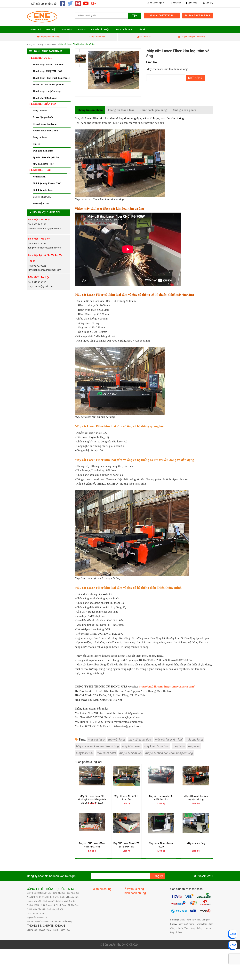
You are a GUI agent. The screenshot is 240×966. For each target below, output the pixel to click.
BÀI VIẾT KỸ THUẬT (100, 29)
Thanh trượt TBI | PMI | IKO (47, 71)
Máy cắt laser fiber (48, 44)
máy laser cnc (85, 753)
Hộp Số (36, 144)
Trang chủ (31, 44)
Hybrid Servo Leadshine (45, 124)
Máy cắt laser (176, 932)
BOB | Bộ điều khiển (43, 151)
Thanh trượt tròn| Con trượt (47, 91)
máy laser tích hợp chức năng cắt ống (169, 753)
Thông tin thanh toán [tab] (121, 110)
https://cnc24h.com (151, 686)
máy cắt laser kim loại (169, 739)
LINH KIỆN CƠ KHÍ (41, 58)
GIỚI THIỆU (51, 29)
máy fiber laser (131, 746)
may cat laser (96, 739)
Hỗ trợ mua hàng (133, 889)
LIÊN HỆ (141, 29)
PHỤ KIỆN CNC (41, 203)
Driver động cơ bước (43, 117)
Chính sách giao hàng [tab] (153, 110)
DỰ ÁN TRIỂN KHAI (123, 29)
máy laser (194, 746)
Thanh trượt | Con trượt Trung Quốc (51, 78)
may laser (179, 746)
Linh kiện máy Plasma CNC (47, 183)
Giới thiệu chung (101, 889)
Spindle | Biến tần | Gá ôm (46, 157)
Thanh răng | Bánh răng (45, 98)
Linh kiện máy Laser (43, 190)
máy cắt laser (116, 739)
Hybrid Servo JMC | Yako (45, 130)
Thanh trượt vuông (185, 924)
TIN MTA (82, 29)
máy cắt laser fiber (140, 739)
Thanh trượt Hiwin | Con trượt (48, 64)
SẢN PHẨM (67, 29)
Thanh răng (189, 928)
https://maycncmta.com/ (179, 686)
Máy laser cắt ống (196, 843)
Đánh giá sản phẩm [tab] (184, 110)
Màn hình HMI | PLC (43, 164)
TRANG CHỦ (35, 29)
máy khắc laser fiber (156, 746)
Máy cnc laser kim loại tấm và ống (97, 746)
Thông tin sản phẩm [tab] (90, 110)
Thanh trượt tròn (193, 919)
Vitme (199, 924)
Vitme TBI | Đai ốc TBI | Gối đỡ (48, 84)
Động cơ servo (204, 928)
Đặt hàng (195, 77)
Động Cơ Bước (40, 110)
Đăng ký (209, 3)
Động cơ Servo (40, 137)
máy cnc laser (194, 739)
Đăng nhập (192, 3)
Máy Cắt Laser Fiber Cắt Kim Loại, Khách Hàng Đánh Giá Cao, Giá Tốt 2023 (92, 799)
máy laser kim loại (130, 753)
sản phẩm (176, 3)
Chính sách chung (134, 893)
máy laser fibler (106, 753)
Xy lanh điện (39, 177)
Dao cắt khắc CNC (42, 197)
